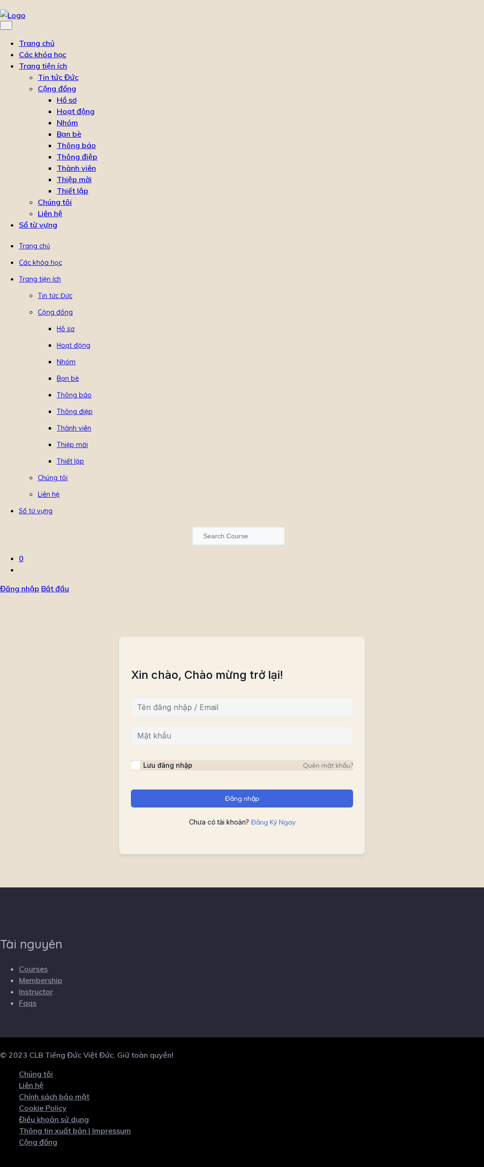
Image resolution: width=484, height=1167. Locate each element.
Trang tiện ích (43, 65)
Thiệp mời (74, 179)
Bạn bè (69, 134)
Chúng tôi (55, 202)
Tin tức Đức (58, 77)
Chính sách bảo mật (54, 1096)
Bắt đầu (55, 588)
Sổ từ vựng (38, 224)
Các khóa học (42, 54)
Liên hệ (50, 213)
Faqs (27, 1003)
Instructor (36, 991)
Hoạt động (76, 111)
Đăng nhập (19, 588)
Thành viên (76, 168)
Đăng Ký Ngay (273, 822)
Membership (40, 980)
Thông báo (76, 145)
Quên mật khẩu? (328, 765)
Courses (33, 969)
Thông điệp (77, 156)
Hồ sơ (67, 100)
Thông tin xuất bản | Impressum (75, 1130)
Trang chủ (36, 43)
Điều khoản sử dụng (54, 1119)
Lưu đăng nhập (167, 765)
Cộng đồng (57, 88)
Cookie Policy (43, 1108)
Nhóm (67, 122)
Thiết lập (72, 190)
